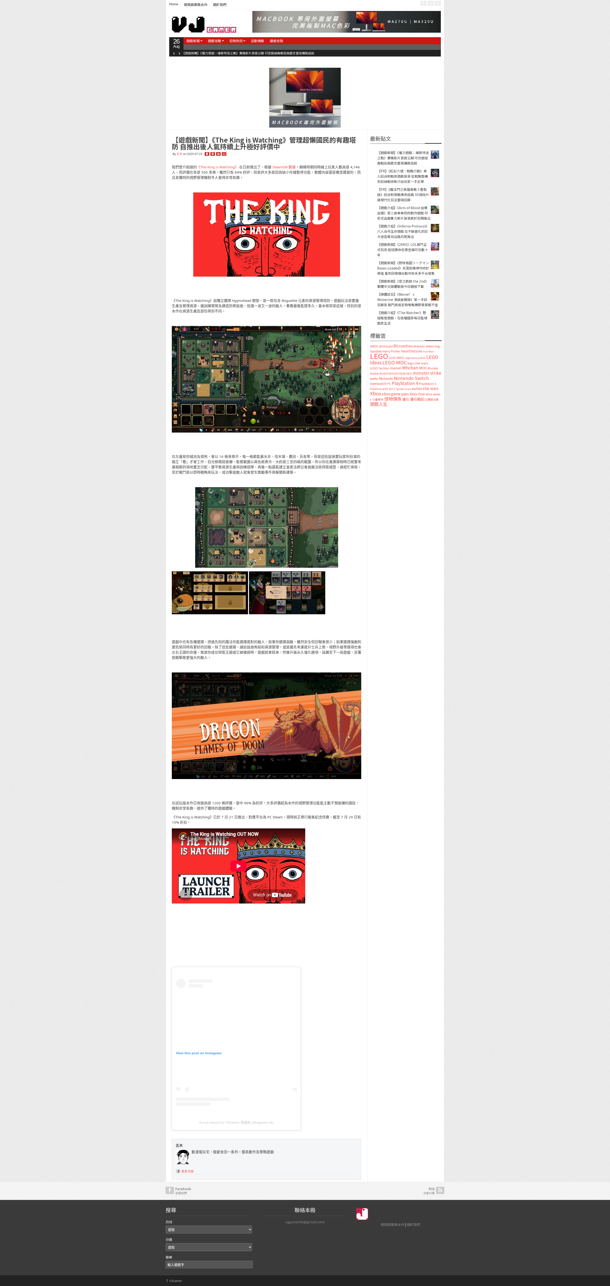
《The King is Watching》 (217, 167)
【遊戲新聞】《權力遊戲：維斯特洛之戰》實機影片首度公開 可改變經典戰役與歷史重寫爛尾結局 (403, 157)
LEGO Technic (379, 368)
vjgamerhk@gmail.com (305, 1221)
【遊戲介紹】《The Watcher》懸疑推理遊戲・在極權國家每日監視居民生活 (402, 317)
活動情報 (257, 40)
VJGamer (174, 1280)
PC (389, 384)
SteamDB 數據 (284, 167)
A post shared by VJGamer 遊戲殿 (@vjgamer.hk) (236, 1122)
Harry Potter (391, 351)
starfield (417, 389)
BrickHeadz (416, 346)
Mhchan (410, 367)
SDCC (392, 389)
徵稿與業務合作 (195, 5)
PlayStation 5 (427, 384)
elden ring (433, 346)
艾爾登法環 (431, 399)
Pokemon (376, 389)
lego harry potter (415, 358)
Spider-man (403, 389)
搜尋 (169, 1257)
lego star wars (417, 363)
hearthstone (411, 350)
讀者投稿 (276, 40)
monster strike (427, 373)
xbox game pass (395, 393)
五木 (179, 154)
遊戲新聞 (193, 40)
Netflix (374, 379)
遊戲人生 (378, 404)
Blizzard (400, 345)
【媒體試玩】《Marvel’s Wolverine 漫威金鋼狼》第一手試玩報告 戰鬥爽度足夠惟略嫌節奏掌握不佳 (407, 299)
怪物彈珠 (393, 399)
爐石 (405, 399)
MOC (423, 367)
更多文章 (187, 1171)
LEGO (379, 356)
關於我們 (219, 5)
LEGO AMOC (397, 358)
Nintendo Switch (411, 378)
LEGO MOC (394, 362)
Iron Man (428, 351)
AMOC (374, 346)
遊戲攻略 (214, 40)
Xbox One (417, 393)
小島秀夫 (378, 399)
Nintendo (386, 378)
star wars (430, 388)
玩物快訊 (236, 40)
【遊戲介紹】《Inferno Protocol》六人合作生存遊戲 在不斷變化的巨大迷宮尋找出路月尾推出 (403, 231)
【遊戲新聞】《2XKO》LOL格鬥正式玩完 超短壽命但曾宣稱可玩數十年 (402, 249)
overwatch (378, 383)
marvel (396, 367)
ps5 (385, 388)
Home (173, 4)
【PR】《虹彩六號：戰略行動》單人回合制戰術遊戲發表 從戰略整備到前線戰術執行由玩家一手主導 (251, 53)
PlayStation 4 (405, 383)
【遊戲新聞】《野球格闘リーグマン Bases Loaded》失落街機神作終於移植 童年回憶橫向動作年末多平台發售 (406, 268)
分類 (169, 1239)
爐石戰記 (417, 399)
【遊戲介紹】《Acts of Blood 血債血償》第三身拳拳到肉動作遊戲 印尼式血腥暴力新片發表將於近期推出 (404, 213)
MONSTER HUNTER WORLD (395, 373)
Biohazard (386, 346)
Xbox (375, 393)
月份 (169, 1221)
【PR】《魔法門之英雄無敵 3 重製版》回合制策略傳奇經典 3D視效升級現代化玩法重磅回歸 (403, 194)
